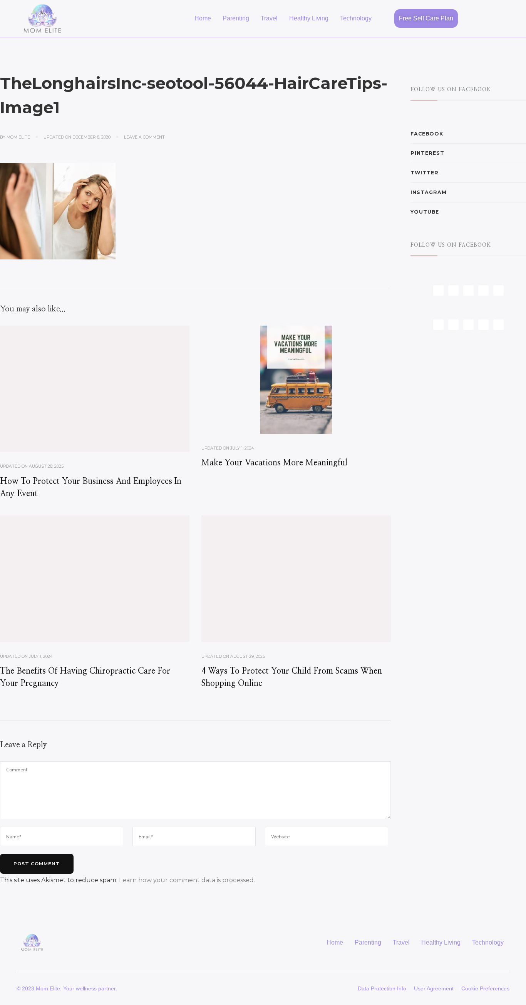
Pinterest (427, 153)
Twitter (424, 173)
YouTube (424, 212)
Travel (269, 18)
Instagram (428, 192)
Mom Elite (18, 137)
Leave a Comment (144, 137)
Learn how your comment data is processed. (187, 880)
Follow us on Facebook (450, 89)
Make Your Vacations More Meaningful (274, 463)
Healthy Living (308, 18)
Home (202, 18)
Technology (356, 18)
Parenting (236, 18)
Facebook (426, 134)
